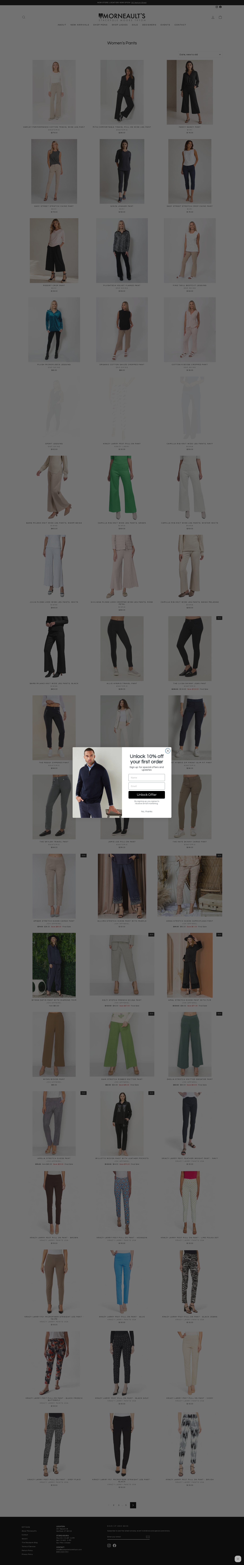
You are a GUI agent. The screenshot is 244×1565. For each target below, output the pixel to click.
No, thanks (146, 811)
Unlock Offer (147, 794)
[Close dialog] (167, 750)
